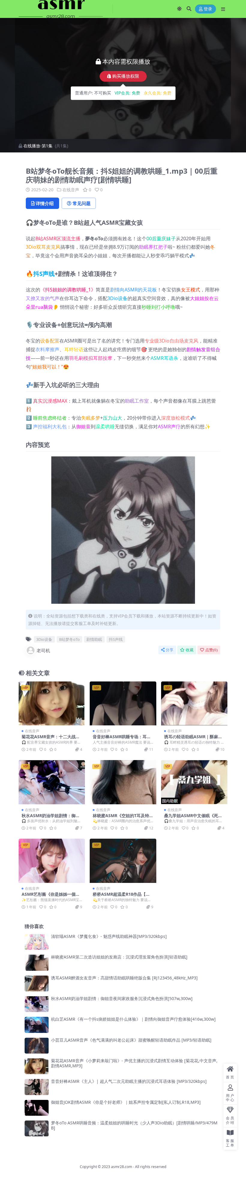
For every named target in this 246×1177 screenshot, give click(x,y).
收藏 (190, 650)
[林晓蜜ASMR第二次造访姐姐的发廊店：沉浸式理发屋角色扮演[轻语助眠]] (37, 962)
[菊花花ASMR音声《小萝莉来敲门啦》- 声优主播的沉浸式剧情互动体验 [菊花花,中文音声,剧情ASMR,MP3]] (37, 1066)
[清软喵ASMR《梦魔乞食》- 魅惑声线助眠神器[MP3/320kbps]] (37, 942)
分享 (169, 650)
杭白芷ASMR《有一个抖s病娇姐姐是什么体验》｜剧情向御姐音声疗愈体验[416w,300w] (133, 1019)
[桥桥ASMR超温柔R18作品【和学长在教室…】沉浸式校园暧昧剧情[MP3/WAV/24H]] (123, 861)
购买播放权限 (125, 76)
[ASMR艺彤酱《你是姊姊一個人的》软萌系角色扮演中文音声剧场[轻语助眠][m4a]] (52, 861)
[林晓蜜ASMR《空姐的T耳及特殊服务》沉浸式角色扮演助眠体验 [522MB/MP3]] (123, 782)
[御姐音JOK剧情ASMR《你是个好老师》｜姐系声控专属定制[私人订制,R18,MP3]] (37, 1108)
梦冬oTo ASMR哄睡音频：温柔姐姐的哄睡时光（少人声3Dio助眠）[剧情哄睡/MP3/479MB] (134, 1125)
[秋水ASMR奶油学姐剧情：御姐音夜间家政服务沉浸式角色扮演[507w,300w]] (37, 1004)
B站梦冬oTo (69, 639)
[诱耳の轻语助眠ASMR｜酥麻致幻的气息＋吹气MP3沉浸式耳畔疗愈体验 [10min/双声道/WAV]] (194, 703)
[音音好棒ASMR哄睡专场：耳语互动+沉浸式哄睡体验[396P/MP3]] (123, 703)
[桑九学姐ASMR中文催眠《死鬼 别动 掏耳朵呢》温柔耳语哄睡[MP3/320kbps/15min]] (194, 782)
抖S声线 (44, 274)
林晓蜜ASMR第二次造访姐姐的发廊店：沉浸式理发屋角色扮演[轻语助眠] (119, 957)
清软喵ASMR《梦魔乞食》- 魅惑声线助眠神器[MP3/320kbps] (109, 936)
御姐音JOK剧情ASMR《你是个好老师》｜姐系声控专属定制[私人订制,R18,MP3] (126, 1102)
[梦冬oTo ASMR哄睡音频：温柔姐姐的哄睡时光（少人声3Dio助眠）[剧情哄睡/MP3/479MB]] (37, 1128)
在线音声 (70, 189)
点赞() (211, 650)
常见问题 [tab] (82, 203)
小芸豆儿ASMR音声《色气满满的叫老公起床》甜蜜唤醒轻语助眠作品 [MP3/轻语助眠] (131, 1040)
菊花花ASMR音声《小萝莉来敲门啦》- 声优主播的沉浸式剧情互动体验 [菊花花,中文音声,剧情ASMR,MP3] (134, 1063)
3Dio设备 (117, 298)
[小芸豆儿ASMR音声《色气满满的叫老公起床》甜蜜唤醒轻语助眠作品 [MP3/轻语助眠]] (37, 1046)
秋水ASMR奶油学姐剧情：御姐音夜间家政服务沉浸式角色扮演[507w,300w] (122, 998)
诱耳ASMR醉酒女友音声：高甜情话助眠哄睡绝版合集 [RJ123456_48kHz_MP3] (124, 978)
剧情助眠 (94, 639)
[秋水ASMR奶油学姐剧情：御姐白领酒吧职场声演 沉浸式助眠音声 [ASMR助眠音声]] (52, 782)
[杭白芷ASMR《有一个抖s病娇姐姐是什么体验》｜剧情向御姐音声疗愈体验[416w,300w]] (37, 1025)
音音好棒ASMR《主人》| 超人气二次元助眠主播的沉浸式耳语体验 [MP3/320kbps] (129, 1081)
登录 (208, 9)
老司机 (43, 650)
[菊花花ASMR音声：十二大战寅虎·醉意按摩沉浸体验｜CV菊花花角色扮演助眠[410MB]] (52, 703)
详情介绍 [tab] (45, 203)
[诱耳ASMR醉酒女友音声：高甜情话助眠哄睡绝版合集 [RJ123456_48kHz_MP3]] (37, 983)
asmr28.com (121, 1166)
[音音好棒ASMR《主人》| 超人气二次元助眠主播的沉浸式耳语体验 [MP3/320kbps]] (37, 1087)
